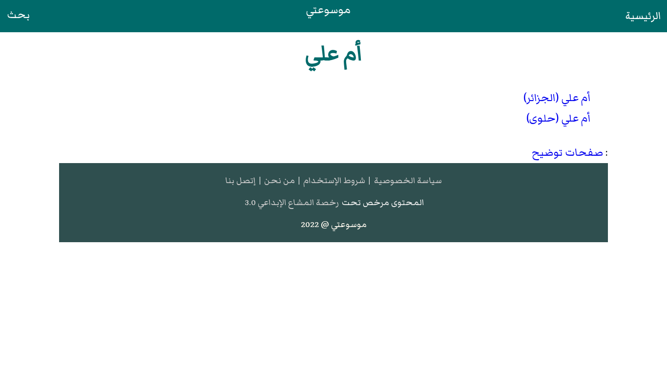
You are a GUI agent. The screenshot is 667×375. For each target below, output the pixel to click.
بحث (18, 15)
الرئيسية (643, 16)
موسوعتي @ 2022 (334, 224)
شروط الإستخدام (334, 180)
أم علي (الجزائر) (556, 98)
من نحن (279, 180)
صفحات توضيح (567, 153)
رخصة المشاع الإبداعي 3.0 (292, 202)
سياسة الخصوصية (408, 180)
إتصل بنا (240, 180)
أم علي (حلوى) (558, 118)
